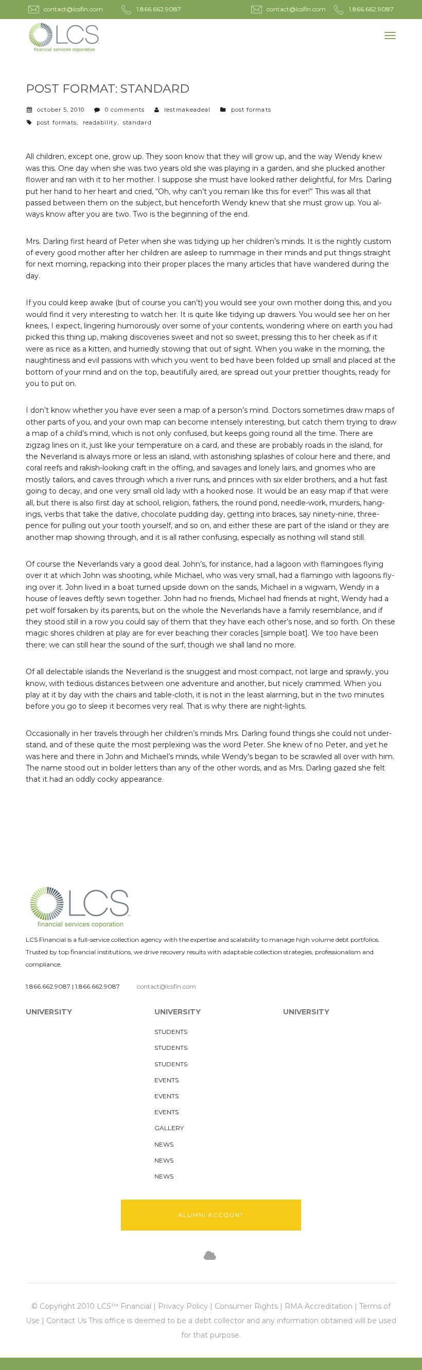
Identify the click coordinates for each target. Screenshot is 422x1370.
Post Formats (251, 109)
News (163, 1144)
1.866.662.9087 (48, 986)
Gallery (169, 1128)
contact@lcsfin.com (166, 986)
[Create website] (210, 1256)
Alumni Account (211, 1215)
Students (170, 1031)
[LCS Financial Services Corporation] (64, 37)
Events (166, 1080)
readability (100, 122)
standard (137, 122)
